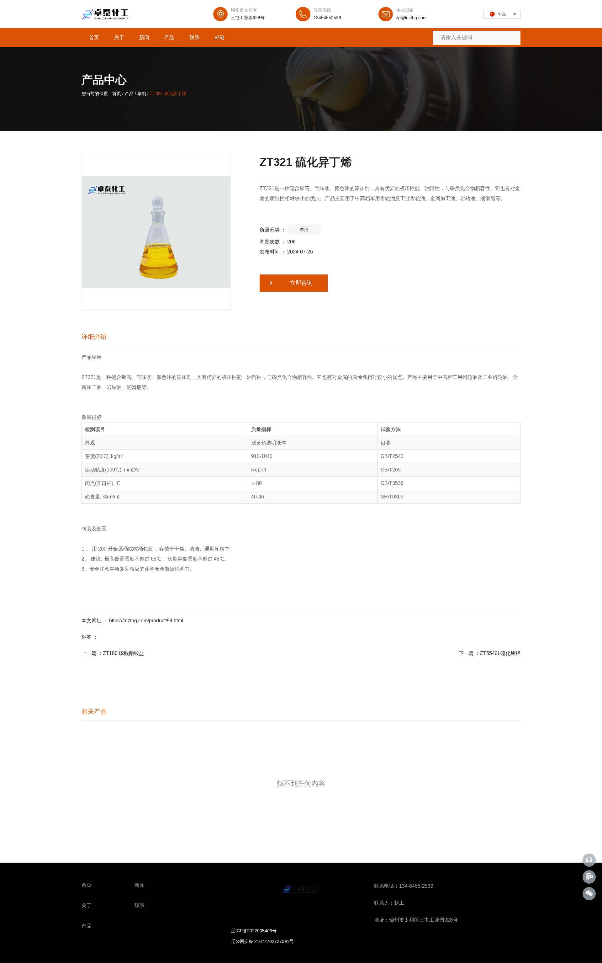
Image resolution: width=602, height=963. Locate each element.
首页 (94, 37)
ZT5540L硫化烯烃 (500, 653)
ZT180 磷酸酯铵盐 (123, 653)
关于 (119, 37)
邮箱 (219, 37)
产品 (169, 37)
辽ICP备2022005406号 (254, 930)
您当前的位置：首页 (102, 93)
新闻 (144, 37)
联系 (194, 37)
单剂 (141, 93)
